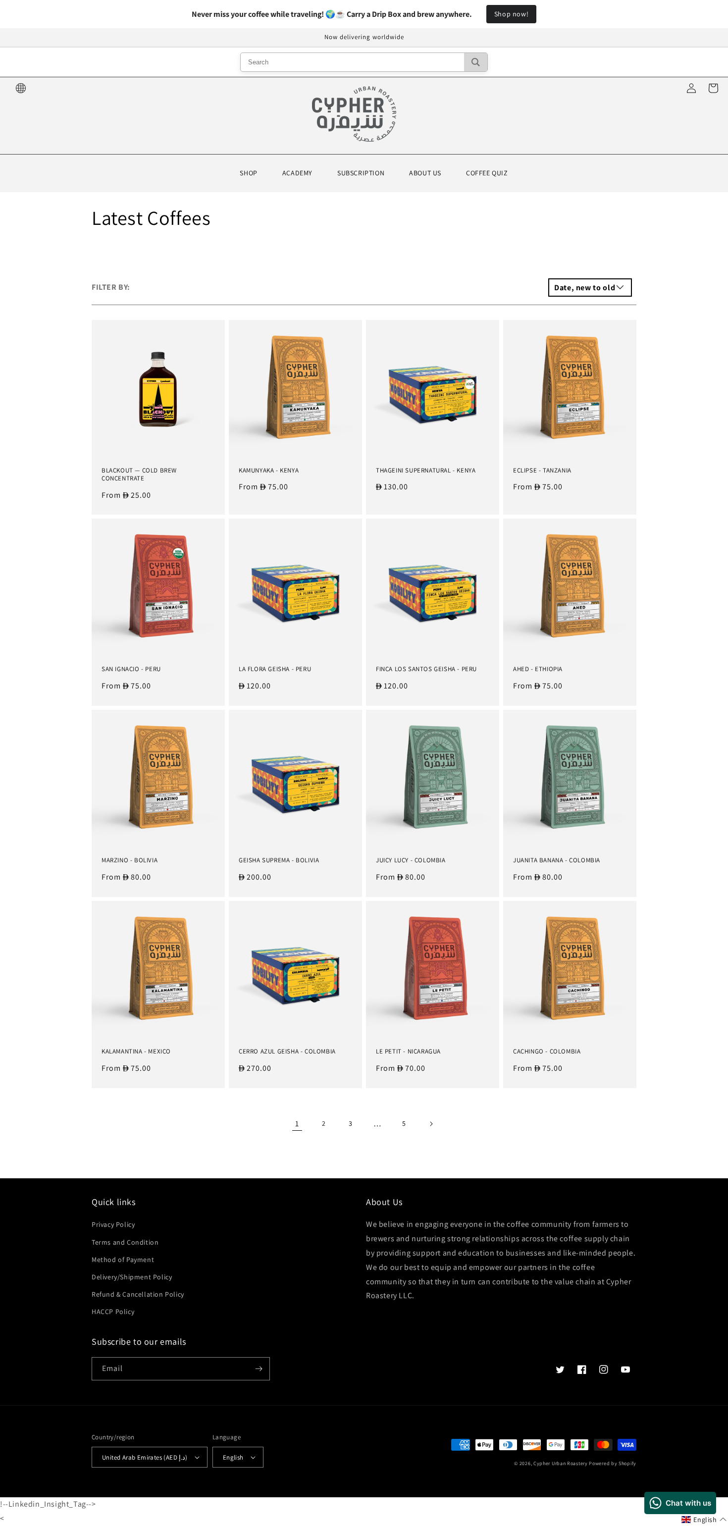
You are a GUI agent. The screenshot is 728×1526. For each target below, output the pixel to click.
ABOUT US (425, 172)
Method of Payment (123, 1259)
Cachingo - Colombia (546, 1051)
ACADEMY (297, 172)
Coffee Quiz (487, 172)
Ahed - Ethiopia (538, 669)
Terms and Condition (125, 1242)
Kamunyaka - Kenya (269, 470)
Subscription (360, 172)
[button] (704, 1520)
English (233, 1457)
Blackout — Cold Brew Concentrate (139, 475)
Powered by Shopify (612, 1463)
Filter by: (111, 287)
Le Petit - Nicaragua (408, 1051)
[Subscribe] (258, 1368)
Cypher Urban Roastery (560, 1463)
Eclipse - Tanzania (542, 470)
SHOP (248, 172)
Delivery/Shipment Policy (132, 1276)
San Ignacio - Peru (131, 669)
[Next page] (431, 1124)
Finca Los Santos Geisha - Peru (426, 669)
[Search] (475, 62)
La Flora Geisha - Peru (275, 669)
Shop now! (511, 13)
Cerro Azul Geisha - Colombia (287, 1051)
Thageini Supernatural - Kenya (425, 470)
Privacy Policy (113, 1224)
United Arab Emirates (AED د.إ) (145, 1457)
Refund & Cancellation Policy (138, 1294)
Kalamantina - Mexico (136, 1051)
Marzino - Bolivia (129, 860)
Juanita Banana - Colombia (556, 860)
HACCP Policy (113, 1311)
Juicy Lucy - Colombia (411, 860)
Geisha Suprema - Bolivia (279, 860)
